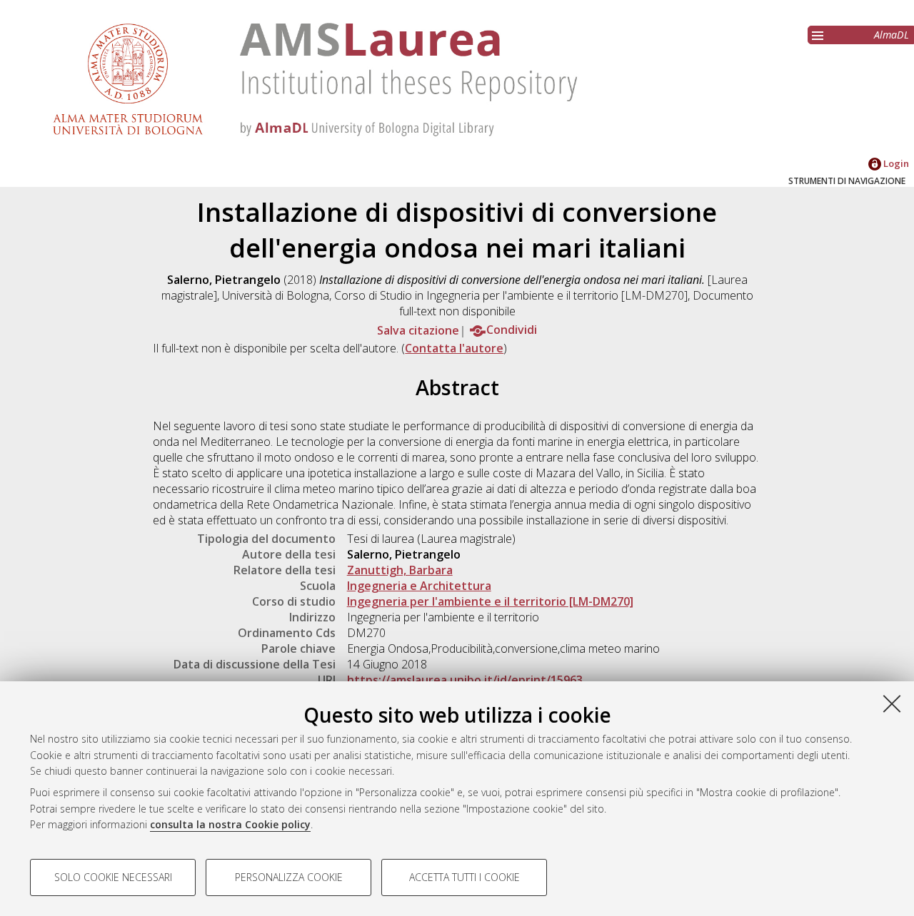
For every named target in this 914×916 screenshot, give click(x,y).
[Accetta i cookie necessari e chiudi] (891, 703)
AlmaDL (891, 34)
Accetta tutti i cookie (464, 877)
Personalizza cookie (289, 877)
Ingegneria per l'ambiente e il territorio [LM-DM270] (490, 601)
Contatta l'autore (454, 348)
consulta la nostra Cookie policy (230, 824)
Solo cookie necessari (113, 877)
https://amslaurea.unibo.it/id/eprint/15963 (465, 680)
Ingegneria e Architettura (419, 586)
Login (895, 163)
